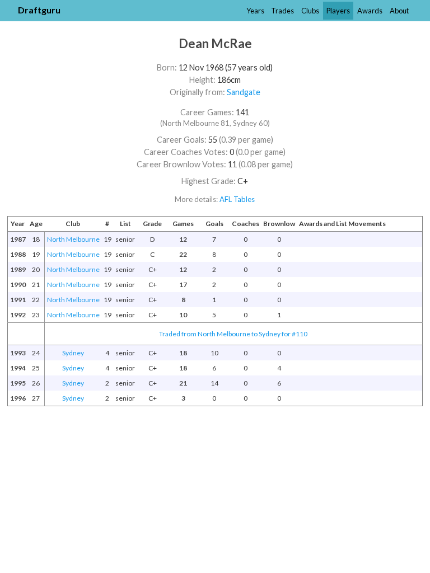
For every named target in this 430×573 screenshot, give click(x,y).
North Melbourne (73, 239)
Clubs (310, 10)
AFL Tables (237, 199)
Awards (369, 10)
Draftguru (39, 9)
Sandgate (243, 92)
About (399, 10)
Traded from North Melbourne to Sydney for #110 (233, 334)
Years (255, 10)
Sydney (73, 353)
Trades (282, 10)
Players (338, 10)
